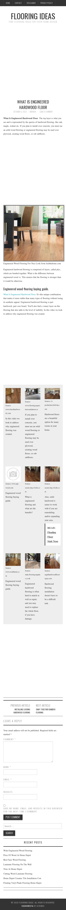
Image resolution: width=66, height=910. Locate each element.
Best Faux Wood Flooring (14, 859)
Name (7, 766)
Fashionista (27, 905)
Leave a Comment (46, 111)
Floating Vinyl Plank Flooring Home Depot (22, 882)
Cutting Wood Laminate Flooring (17, 873)
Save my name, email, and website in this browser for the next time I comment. (32, 810)
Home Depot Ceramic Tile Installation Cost (22, 878)
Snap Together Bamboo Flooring (45, 711)
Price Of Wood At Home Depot (17, 855)
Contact (18, 3)
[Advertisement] (33, 60)
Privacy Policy (46, 3)
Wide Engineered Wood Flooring (17, 850)
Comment (9, 739)
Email (7, 779)
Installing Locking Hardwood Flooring (22, 711)
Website (8, 791)
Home (8, 3)
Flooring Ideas (33, 15)
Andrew (33, 111)
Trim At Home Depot (12, 869)
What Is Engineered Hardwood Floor (19, 294)
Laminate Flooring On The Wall (17, 864)
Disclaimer (31, 3)
